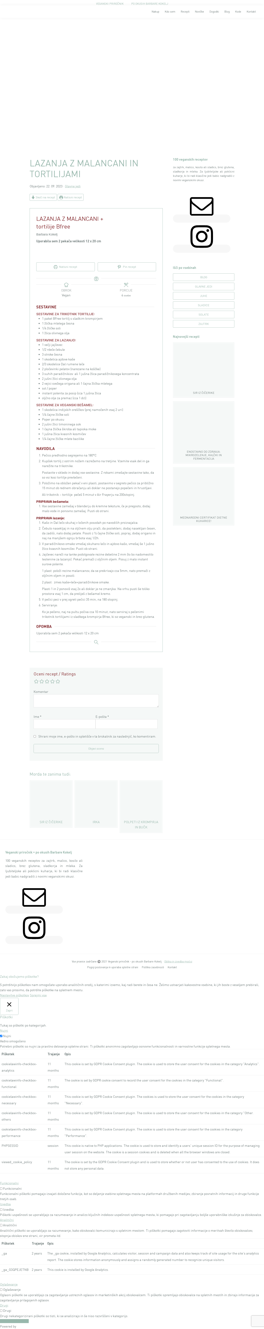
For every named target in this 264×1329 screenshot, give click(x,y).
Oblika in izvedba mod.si (178, 961)
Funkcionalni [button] (9, 1183)
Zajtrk (203, 324)
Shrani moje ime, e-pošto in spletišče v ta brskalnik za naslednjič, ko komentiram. (97, 736)
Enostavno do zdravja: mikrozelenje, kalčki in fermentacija (204, 455)
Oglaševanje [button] (9, 1284)
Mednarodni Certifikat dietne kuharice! (203, 519)
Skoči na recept (45, 197)
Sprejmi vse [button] (38, 995)
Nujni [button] (4, 1030)
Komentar (41, 692)
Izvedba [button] (5, 1204)
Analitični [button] (7, 1220)
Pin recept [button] (129, 267)
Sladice (203, 305)
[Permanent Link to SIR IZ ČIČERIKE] (51, 783)
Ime (37, 717)
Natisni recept (72, 197)
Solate (204, 314)
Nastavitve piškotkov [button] (14, 995)
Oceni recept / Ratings (55, 673)
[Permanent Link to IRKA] (96, 783)
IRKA (96, 822)
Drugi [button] (4, 1305)
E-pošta (102, 717)
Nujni (7, 1036)
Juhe (203, 296)
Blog (203, 277)
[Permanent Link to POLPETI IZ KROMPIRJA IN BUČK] (141, 783)
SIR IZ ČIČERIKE (51, 822)
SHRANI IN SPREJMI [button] (14, 1321)
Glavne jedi (73, 186)
